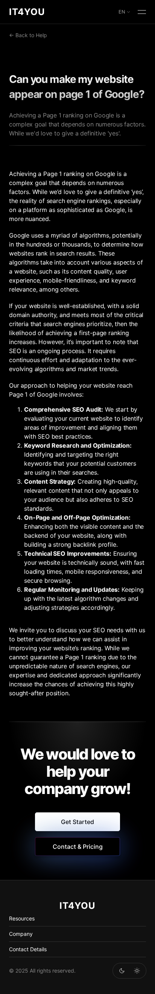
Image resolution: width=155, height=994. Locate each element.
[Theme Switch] (122, 971)
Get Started (77, 822)
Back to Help (31, 35)
